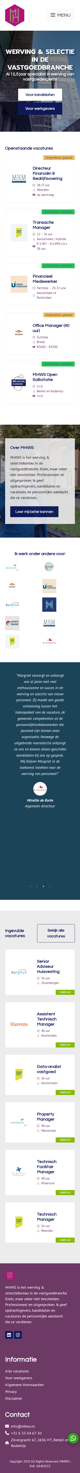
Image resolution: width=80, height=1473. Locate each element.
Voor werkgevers (40, 109)
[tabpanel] (40, 741)
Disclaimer (13, 1398)
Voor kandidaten (40, 95)
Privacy (11, 1391)
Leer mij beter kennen (34, 512)
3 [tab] (43, 886)
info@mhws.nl (23, 1426)
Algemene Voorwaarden (24, 1384)
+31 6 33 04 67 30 (26, 1433)
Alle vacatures (17, 1371)
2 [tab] (37, 886)
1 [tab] (30, 886)
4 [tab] (50, 886)
